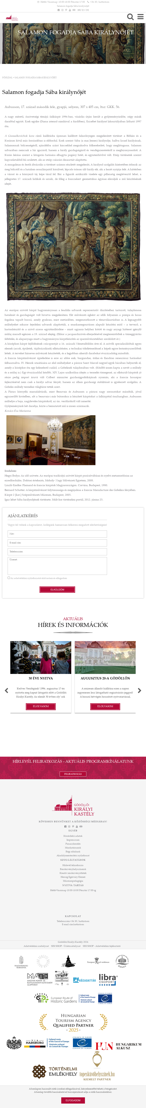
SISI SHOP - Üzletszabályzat (65, 946)
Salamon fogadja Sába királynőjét (73, 6)
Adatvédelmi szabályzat (36, 946)
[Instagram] (62, 10)
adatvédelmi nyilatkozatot (27, 578)
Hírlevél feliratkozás (73, 865)
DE (87, 10)
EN (83, 10)
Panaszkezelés (73, 844)
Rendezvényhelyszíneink (73, 869)
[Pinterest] (66, 10)
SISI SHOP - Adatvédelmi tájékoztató (102, 946)
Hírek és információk (73, 625)
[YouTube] (70, 10)
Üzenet (11, 559)
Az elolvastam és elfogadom (38, 578)
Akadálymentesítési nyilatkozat (73, 855)
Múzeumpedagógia (73, 881)
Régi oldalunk (73, 852)
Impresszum (73, 840)
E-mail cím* (14, 541)
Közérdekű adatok (73, 836)
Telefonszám (14, 550)
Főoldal (7, 78)
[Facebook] (58, 10)
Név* (10, 532)
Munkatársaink (73, 848)
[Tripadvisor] (73, 10)
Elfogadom (73, 1100)
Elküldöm (57, 589)
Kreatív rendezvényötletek (73, 873)
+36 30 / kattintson (99, 2)
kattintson (79, 924)
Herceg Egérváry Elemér (73, 877)
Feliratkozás (73, 774)
